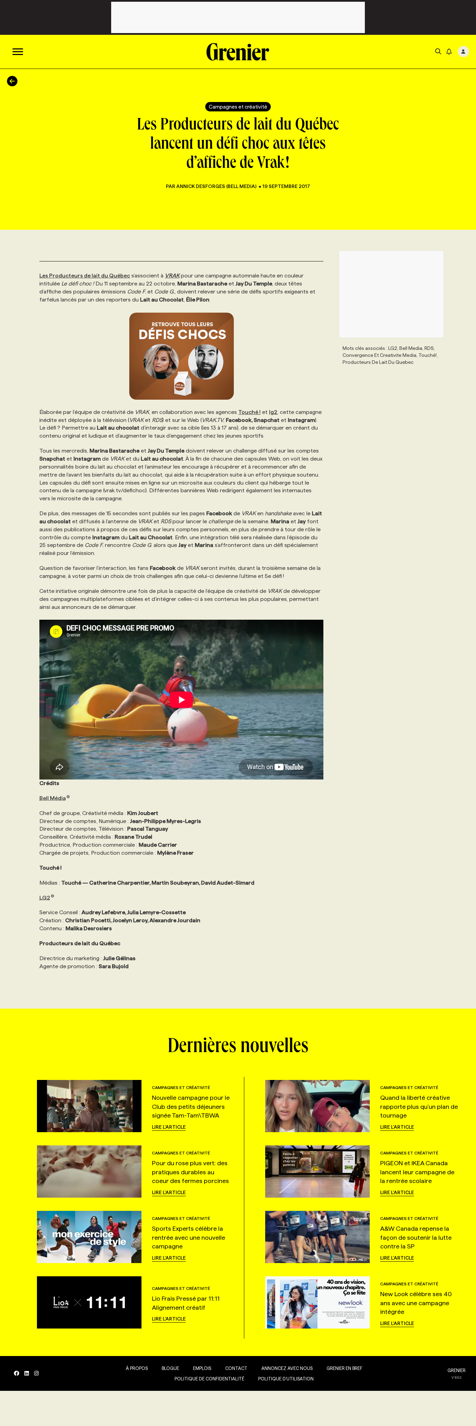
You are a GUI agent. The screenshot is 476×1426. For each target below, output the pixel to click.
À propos (137, 1368)
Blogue (170, 1368)
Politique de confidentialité (209, 1378)
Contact (236, 1368)
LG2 (44, 898)
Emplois (202, 1368)
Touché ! (249, 412)
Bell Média (52, 798)
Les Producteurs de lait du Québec (84, 276)
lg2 (273, 412)
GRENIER (456, 1370)
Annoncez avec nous (287, 1368)
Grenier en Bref (344, 1368)
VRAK (172, 276)
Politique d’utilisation (286, 1378)
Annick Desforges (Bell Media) (216, 186)
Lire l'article (169, 1127)
